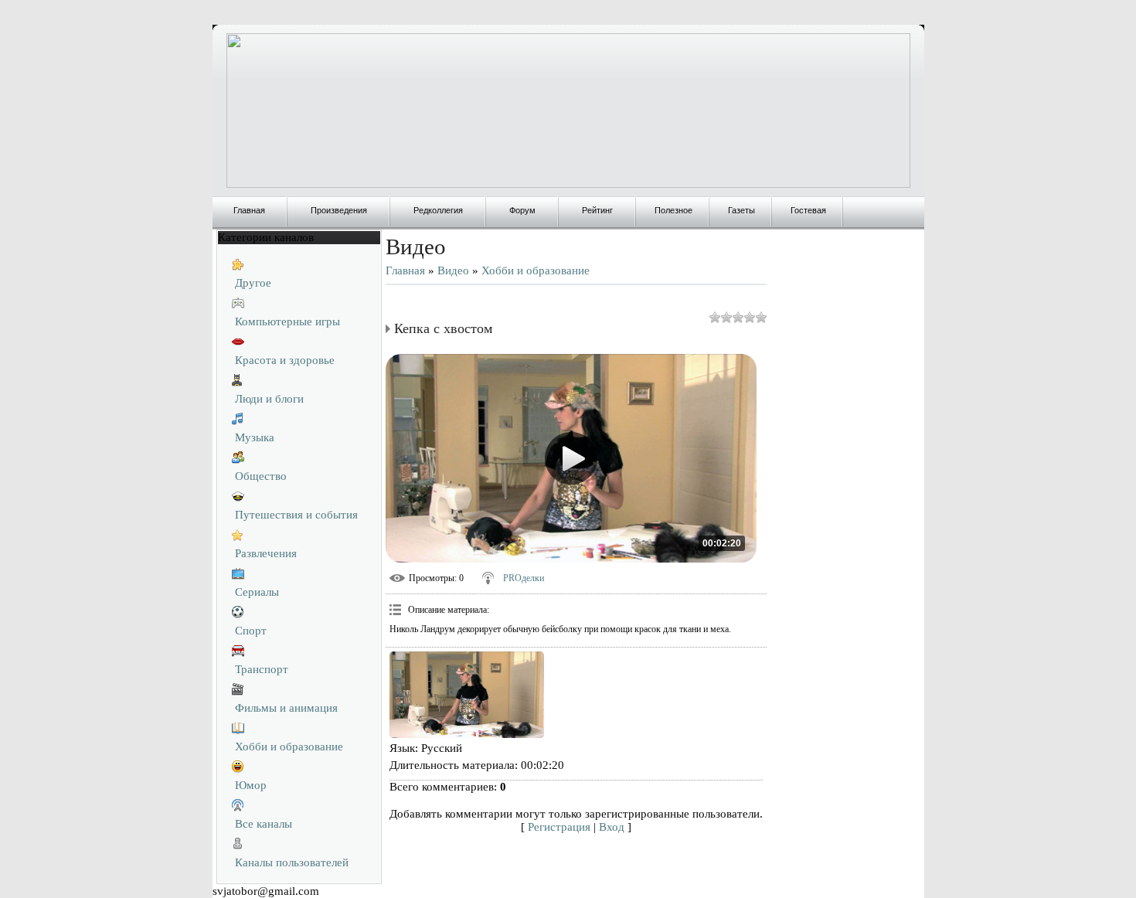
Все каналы (263, 824)
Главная (405, 270)
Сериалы (257, 592)
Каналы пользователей (292, 862)
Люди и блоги (269, 399)
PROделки (523, 578)
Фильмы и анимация (286, 708)
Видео (453, 270)
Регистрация (559, 827)
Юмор (251, 785)
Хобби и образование (289, 746)
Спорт (251, 630)
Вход (611, 827)
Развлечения (266, 553)
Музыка (254, 437)
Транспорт (261, 669)
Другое (253, 283)
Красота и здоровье (285, 360)
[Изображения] (466, 695)
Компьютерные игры (287, 321)
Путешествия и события (296, 515)
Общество (261, 476)
